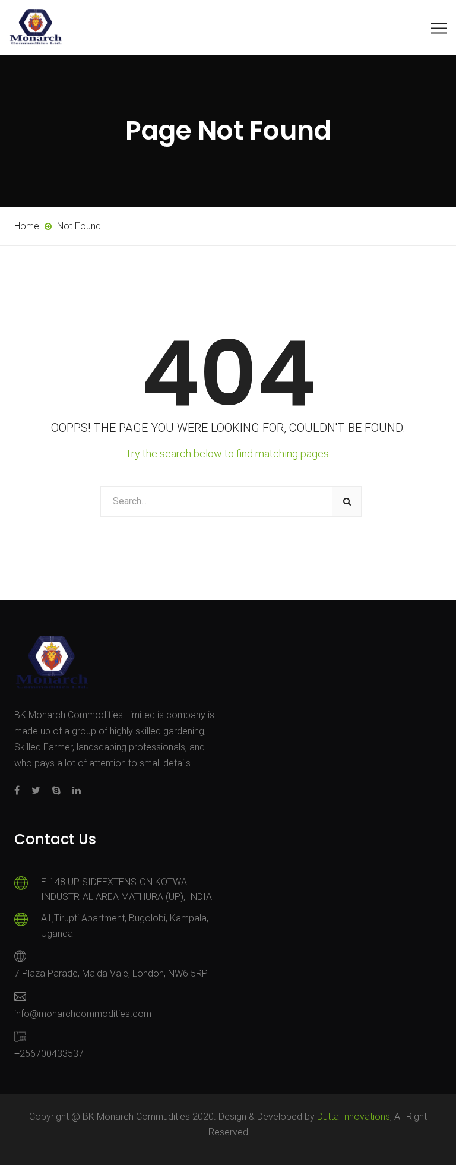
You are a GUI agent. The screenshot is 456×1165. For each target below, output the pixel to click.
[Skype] (56, 790)
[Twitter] (36, 790)
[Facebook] (20, 790)
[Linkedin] (73, 790)
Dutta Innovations (353, 1116)
